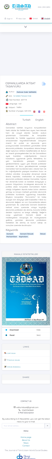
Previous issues (13, 360)
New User (22, 19)
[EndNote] (39, 112)
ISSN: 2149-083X (44, 7)
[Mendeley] (34, 112)
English (47, 18)
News (26, 443)
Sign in (9, 19)
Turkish (35, 18)
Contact (26, 445)
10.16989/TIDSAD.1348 (22, 96)
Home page (26, 437)
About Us (26, 440)
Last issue (11, 353)
